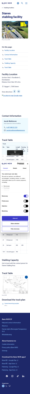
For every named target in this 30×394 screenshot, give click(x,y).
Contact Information (11, 55)
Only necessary (15, 229)
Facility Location (9, 50)
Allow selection (15, 223)
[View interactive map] (15, 101)
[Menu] (26, 3)
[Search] (22, 3)
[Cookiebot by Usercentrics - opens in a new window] (18, 164)
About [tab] (24, 168)
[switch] (26, 201)
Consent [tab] (5, 168)
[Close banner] (27, 163)
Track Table (7, 59)
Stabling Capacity (9, 63)
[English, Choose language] (18, 3)
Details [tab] (15, 168)
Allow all (15, 218)
